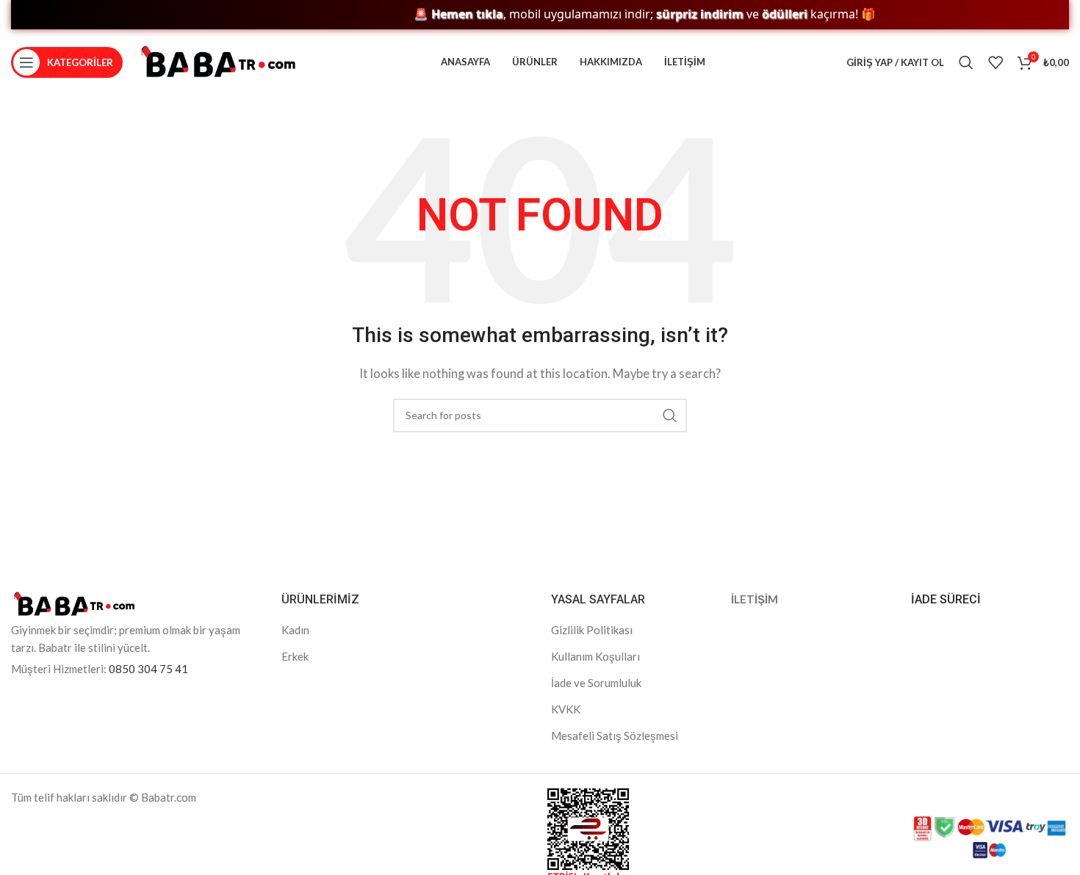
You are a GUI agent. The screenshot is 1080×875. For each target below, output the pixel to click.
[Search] (966, 62)
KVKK (565, 709)
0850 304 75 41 (148, 668)
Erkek (295, 656)
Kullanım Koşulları (595, 656)
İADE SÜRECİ (946, 599)
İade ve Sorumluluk (596, 682)
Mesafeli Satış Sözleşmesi (614, 735)
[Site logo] (218, 61)
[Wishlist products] (995, 62)
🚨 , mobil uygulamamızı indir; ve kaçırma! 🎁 (629, 14)
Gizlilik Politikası (592, 629)
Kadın (295, 629)
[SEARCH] (670, 415)
